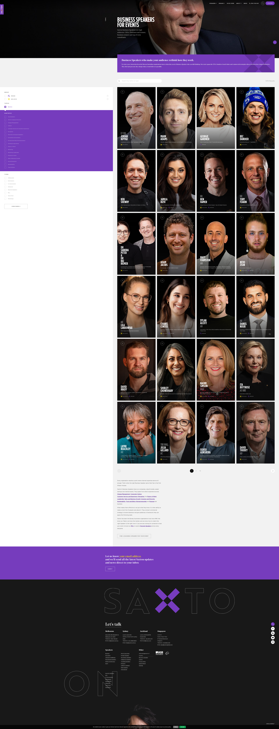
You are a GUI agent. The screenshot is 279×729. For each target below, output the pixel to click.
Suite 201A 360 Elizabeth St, (112, 634)
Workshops (108, 687)
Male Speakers (124, 667)
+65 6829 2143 (166, 642)
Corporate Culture (136, 494)
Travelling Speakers (125, 661)
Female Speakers (125, 655)
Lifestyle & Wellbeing (110, 657)
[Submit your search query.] (120, 81)
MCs (132, 526)
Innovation (107, 655)
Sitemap (141, 665)
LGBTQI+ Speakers (125, 665)
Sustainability (121, 501)
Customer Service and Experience (127, 496)
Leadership (120, 499)
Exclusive (123, 663)
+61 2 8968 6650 (132, 640)
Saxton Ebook (142, 663)
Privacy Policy (142, 661)
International (124, 669)
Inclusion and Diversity (148, 499)
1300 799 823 (255, 3)
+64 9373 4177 (149, 638)
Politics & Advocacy (110, 661)
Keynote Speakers (145, 526)
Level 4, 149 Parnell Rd (145, 634)
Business (107, 653)
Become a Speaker (143, 657)
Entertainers (108, 679)
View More (15, 206)
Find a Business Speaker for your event (134, 536)
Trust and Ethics (131, 501)
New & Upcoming (125, 653)
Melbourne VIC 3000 (110, 636)
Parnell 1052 (143, 636)
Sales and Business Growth (133, 499)
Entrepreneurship (141, 501)
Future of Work (151, 496)
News (245, 3)
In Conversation (109, 677)
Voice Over (230, 3)
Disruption (141, 496)
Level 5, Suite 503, (127, 634)
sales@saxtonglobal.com (166, 644)
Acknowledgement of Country (144, 654)
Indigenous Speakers (126, 659)
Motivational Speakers (110, 659)
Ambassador (108, 681)
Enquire (270, 3)
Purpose (151, 501)
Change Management (123, 494)
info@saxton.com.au (113, 640)
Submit (110, 568)
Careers (141, 659)
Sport (106, 663)
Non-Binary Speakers (126, 657)
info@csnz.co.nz (147, 640)
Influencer (107, 683)
